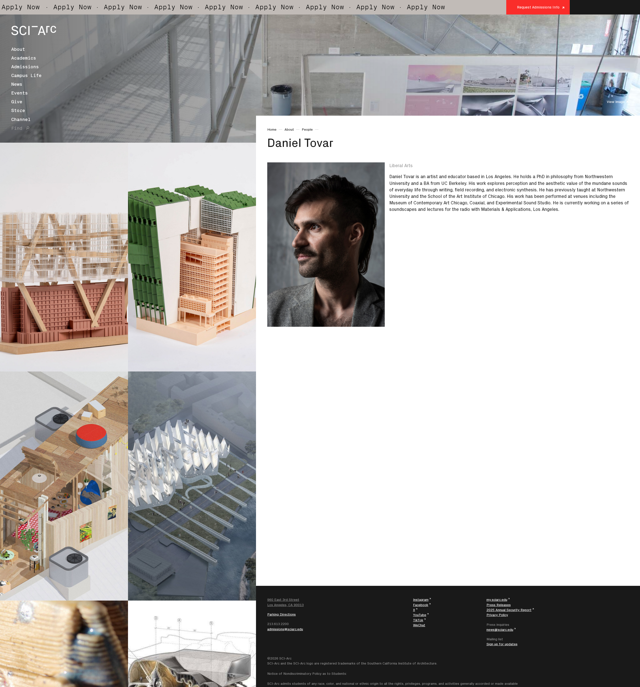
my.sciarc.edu (496, 600)
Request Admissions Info (538, 7)
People (307, 129)
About (18, 49)
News (16, 84)
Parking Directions (281, 614)
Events (19, 93)
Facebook (420, 605)
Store (18, 110)
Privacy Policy (497, 615)
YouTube (419, 615)
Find (16, 128)
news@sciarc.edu (499, 630)
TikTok (418, 620)
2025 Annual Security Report (509, 610)
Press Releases (498, 605)
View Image (616, 102)
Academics (23, 58)
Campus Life (26, 75)
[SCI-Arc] (33, 30)
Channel (20, 119)
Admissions (25, 66)
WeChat (419, 625)
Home (271, 129)
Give (16, 101)
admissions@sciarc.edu (285, 629)
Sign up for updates (502, 644)
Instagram (420, 600)
